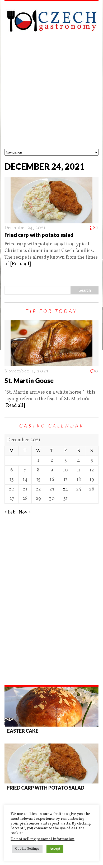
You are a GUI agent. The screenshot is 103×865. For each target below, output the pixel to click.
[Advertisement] (51, 94)
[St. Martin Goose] (51, 362)
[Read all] (20, 264)
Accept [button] (55, 848)
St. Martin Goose (29, 380)
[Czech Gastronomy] (51, 20)
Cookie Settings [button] (27, 848)
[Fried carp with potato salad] (51, 763)
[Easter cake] (51, 707)
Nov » (25, 512)
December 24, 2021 (24, 228)
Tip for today (51, 311)
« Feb (10, 512)
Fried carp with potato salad (38, 235)
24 (65, 489)
